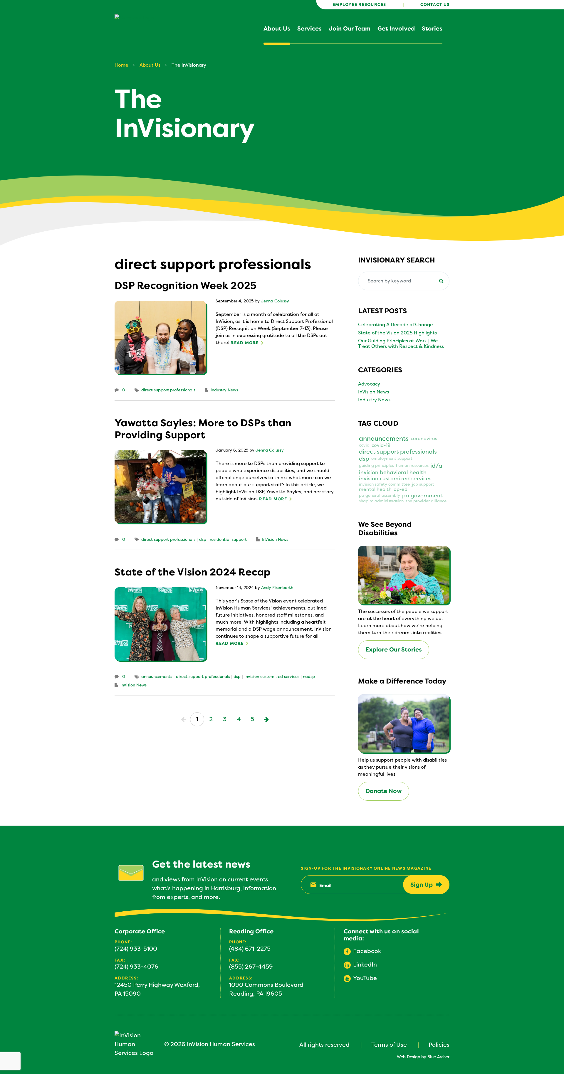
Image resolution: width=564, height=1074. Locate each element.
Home (121, 65)
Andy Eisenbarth (277, 587)
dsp (202, 539)
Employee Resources (359, 4)
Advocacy (369, 384)
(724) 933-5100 (136, 948)
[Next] (266, 719)
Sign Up (421, 884)
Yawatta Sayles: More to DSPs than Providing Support (203, 429)
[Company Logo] (150, 26)
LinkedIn (365, 964)
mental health (375, 489)
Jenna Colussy (275, 301)
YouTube (365, 978)
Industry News (224, 390)
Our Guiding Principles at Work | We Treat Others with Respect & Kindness (401, 343)
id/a (436, 465)
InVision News (275, 539)
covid (364, 445)
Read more (244, 342)
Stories (432, 28)
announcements (156, 676)
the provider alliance (426, 501)
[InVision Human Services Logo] (136, 1044)
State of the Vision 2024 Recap (193, 572)
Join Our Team (349, 28)
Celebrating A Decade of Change (395, 325)
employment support (391, 458)
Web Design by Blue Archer (423, 1056)
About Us (276, 28)
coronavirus (424, 439)
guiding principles (376, 465)
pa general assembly (379, 495)
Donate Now (383, 791)
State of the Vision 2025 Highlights (397, 333)
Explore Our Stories (393, 649)
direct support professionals (168, 390)
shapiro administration (381, 501)
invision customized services (271, 676)
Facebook (367, 951)
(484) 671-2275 (250, 948)
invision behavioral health (393, 472)
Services (309, 28)
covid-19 (381, 445)
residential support (228, 539)
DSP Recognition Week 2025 (185, 286)
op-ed (400, 489)
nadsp (309, 676)
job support (423, 484)
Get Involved (396, 28)
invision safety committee (384, 484)
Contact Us (435, 4)
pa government (422, 496)
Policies (439, 1044)
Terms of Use (389, 1044)
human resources (412, 465)
